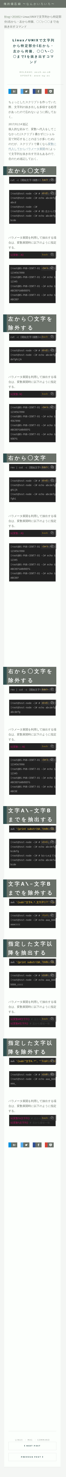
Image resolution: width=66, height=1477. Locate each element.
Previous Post (31, 1457)
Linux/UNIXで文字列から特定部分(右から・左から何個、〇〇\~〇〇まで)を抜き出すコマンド (33, 51)
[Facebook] (37, 91)
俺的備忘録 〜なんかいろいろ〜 (29, 3)
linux (19, 1440)
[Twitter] (25, 91)
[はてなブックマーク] (12, 91)
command (43, 1440)
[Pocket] (49, 91)
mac (30, 1440)
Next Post (33, 1446)
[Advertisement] (33, 627)
